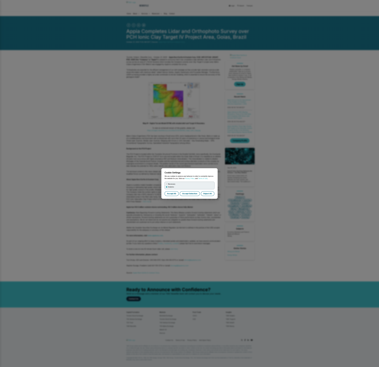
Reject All (207, 194)
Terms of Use (202, 178)
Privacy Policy (190, 178)
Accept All (171, 194)
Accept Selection (189, 194)
